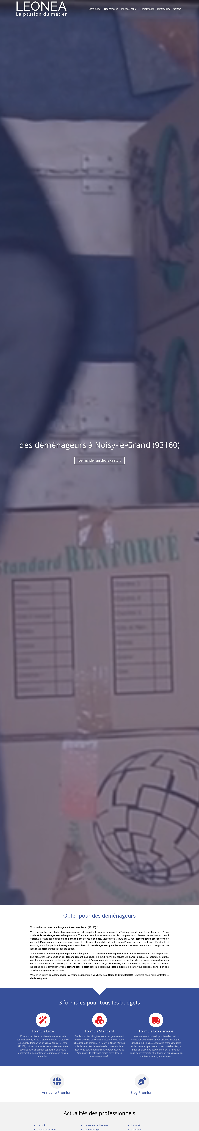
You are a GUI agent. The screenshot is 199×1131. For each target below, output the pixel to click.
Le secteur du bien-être (96, 1125)
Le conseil (136, 1129)
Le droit (41, 1125)
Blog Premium (142, 1092)
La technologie (92, 1129)
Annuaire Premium (57, 1092)
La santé (135, 1125)
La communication (47, 1129)
